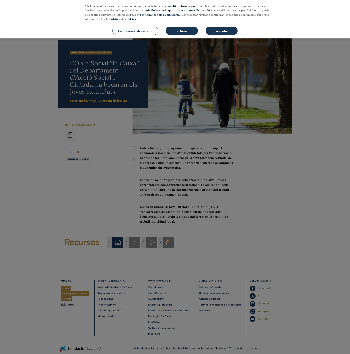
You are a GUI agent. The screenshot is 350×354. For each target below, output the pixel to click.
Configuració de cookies (135, 30)
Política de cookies (122, 19)
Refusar (181, 30)
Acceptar (221, 30)
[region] (175, 19)
